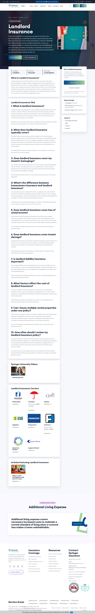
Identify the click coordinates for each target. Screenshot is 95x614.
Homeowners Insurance (34, 556)
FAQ (66, 123)
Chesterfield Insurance (54, 600)
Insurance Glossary (54, 563)
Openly (46, 402)
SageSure (15, 425)
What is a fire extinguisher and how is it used (18, 477)
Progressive (32, 425)
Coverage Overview (71, 120)
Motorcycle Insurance (34, 568)
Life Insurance (32, 566)
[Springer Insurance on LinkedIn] (18, 566)
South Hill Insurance (63, 603)
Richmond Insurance (43, 600)
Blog (61, 6)
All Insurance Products (34, 571)
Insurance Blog (52, 566)
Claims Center (52, 556)
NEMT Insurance (32, 564)
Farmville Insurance (43, 603)
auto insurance (33, 610)
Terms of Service (56, 608)
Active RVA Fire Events (54, 571)
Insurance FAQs (53, 561)
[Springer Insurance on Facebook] (10, 566)
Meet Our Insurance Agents (76, 574)
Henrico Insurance (75, 600)
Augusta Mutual (33, 448)
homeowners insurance (22, 610)
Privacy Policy (65, 608)
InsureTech (56, 6)
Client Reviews (72, 581)
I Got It (72, 612)
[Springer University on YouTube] (22, 566)
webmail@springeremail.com (76, 563)
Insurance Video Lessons (55, 568)
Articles (67, 128)
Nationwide (16, 402)
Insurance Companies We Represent (75, 577)
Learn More (15, 404)
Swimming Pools (17, 377)
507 (4, 1)
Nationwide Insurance (29, 608)
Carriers (67, 126)
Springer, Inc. (24, 606)
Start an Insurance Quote (55, 554)
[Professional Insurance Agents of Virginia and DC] (74, 587)
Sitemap (84, 610)
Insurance (42, 6)
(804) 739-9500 (14, 1)
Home (31, 6)
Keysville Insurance (53, 603)
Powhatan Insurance (65, 600)
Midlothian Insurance (33, 600)
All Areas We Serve (73, 603)
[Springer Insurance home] (17, 550)
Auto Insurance (32, 559)
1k (8, 1)
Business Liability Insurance (35, 561)
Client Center (52, 558)
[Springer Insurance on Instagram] (14, 566)
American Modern (15, 448)
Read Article (15, 481)
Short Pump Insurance (33, 603)
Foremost (47, 425)
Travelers (31, 402)
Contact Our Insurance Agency (77, 571)
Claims (50, 6)
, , (77, 568)
